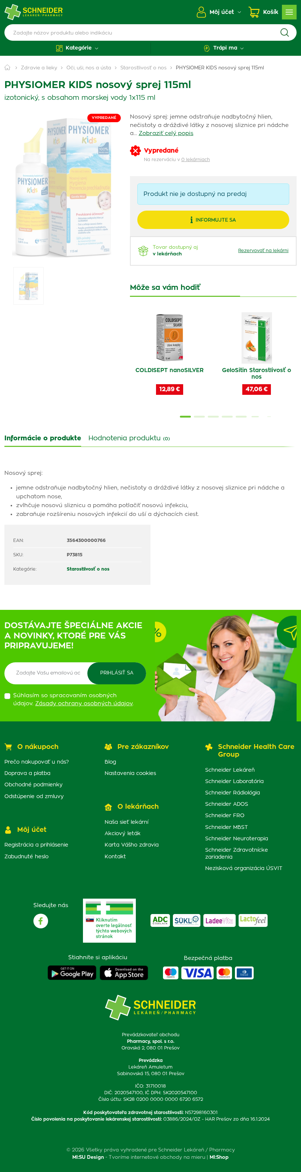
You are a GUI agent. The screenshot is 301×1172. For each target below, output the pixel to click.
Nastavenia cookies (130, 773)
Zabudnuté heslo (26, 856)
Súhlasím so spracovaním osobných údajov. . (73, 700)
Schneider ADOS (226, 804)
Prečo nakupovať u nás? (36, 762)
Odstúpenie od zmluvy (34, 796)
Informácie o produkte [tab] (42, 438)
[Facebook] (40, 921)
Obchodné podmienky (33, 784)
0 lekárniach (195, 159)
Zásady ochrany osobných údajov (84, 703)
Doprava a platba (27, 773)
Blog (110, 762)
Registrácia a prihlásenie (36, 845)
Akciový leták (123, 833)
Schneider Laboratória (234, 781)
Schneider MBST (226, 827)
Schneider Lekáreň (230, 770)
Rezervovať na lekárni (263, 250)
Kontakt (115, 856)
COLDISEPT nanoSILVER (169, 370)
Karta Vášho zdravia (132, 845)
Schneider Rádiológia (232, 793)
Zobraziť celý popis (166, 133)
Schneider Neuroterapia (236, 838)
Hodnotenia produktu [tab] (129, 438)
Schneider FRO (224, 815)
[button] (77, 48)
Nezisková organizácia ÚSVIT (243, 868)
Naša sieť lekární (126, 822)
